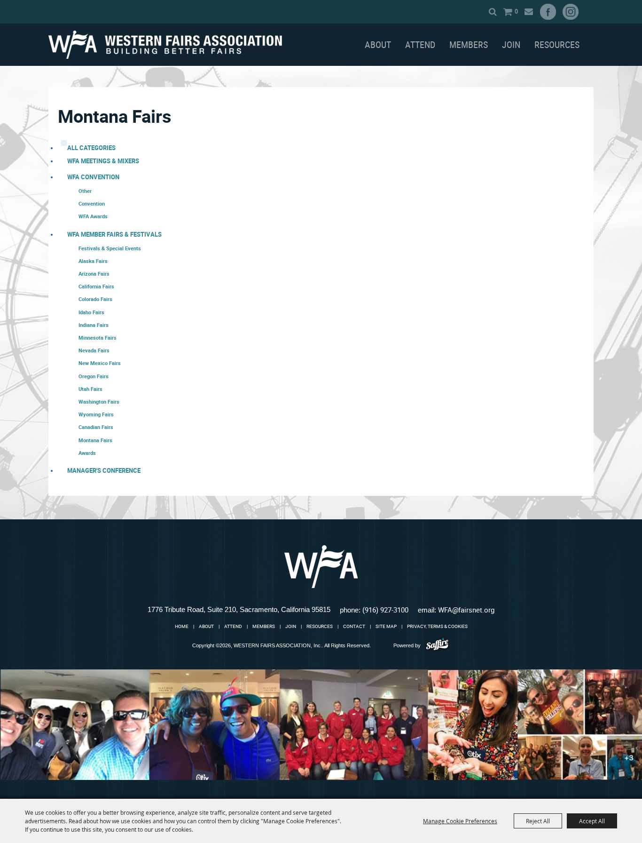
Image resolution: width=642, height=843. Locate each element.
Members (468, 44)
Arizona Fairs (94, 273)
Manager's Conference (104, 470)
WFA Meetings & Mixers (103, 161)
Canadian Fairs (95, 426)
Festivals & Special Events (109, 248)
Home (181, 626)
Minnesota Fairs (97, 337)
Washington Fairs (98, 401)
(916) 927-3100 (385, 609)
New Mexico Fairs (99, 362)
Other (85, 190)
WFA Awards (93, 216)
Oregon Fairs (93, 376)
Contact (354, 626)
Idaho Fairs (91, 312)
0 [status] (516, 11)
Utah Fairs (90, 388)
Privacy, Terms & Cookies (437, 626)
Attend (420, 44)
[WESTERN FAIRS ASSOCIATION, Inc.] (165, 45)
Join (511, 44)
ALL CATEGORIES (91, 147)
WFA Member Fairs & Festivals (114, 234)
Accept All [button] (592, 821)
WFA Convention (93, 177)
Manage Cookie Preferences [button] (460, 821)
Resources (556, 44)
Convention (91, 203)
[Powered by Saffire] (437, 645)
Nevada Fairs (94, 350)
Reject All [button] (538, 821)
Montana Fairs (95, 440)
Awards (87, 452)
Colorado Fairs (95, 298)
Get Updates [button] (528, 12)
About (378, 44)
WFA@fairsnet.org (466, 609)
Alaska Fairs (93, 260)
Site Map (386, 626)
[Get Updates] (528, 12)
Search (493, 12)
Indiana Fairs (93, 324)
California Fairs (96, 286)
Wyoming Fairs (96, 414)
